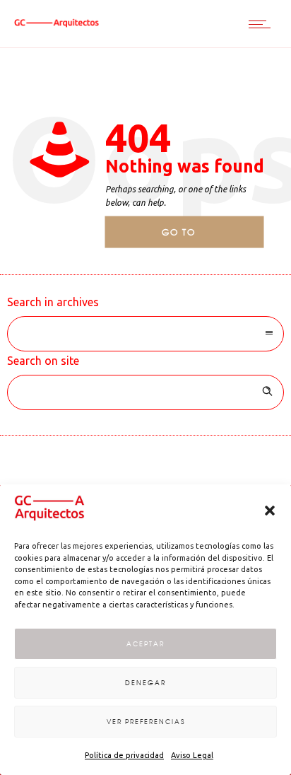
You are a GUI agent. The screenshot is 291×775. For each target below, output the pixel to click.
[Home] (56, 23)
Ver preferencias (146, 721)
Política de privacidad (124, 755)
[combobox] (145, 333)
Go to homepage (191, 237)
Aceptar (145, 643)
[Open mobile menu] (263, 24)
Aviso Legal (192, 755)
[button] (270, 510)
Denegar (145, 682)
